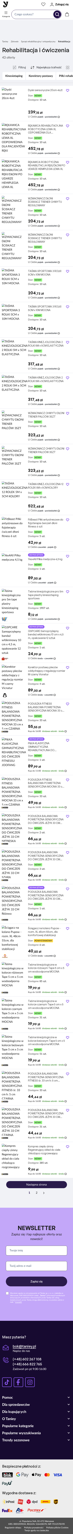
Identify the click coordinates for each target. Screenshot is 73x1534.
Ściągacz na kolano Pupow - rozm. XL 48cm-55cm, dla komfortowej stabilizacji (44, 932)
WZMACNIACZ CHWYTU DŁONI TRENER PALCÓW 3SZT (46, 415)
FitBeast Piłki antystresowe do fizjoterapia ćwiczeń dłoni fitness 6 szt (45, 523)
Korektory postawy (41, 76)
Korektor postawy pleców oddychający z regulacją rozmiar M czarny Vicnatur (46, 671)
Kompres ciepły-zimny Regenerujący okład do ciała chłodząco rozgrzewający (44, 1150)
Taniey (5, 41)
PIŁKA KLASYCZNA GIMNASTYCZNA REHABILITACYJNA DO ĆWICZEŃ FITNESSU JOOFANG (46, 747)
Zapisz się (36, 1281)
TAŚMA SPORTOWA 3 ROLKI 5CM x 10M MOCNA (44, 272)
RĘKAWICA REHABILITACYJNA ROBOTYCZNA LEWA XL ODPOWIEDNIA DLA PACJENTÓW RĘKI (45, 129)
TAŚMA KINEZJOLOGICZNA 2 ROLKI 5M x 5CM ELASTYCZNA (46, 343)
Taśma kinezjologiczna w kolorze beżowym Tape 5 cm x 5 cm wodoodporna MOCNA (46, 1041)
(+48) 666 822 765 (27, 1364)
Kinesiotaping (14, 76)
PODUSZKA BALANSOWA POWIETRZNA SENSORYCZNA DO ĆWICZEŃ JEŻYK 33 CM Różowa (46, 895)
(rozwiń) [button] (18, 1302)
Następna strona (36, 1184)
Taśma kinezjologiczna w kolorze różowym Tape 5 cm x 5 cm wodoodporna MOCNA (46, 968)
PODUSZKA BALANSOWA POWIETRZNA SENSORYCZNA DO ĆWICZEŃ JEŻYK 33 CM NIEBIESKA (46, 819)
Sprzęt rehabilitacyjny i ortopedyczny (38, 41)
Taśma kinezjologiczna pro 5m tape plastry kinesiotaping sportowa (45, 595)
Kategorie (6, 16)
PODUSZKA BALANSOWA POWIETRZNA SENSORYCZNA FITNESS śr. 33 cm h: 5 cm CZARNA (46, 1077)
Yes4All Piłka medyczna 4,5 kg (45, 559)
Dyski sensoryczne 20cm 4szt (45, 90)
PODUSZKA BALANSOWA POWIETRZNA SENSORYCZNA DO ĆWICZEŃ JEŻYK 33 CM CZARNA (46, 1113)
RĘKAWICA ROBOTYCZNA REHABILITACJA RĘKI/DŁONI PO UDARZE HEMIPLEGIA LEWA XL (46, 165)
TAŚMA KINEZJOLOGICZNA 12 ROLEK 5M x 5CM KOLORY (45, 486)
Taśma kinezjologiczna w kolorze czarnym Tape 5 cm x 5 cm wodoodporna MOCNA (45, 1004)
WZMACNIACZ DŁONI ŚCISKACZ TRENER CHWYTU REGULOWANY (45, 202)
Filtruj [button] (22, 67)
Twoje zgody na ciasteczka (36, 1530)
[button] (36, 1398)
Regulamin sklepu (13, 1528)
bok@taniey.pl (24, 1346)
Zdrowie (14, 41)
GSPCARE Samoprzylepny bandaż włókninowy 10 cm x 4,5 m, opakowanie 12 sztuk (46, 634)
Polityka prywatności (33, 1528)
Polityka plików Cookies (57, 1528)
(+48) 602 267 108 (27, 1359)
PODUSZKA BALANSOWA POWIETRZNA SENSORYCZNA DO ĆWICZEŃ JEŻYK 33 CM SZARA (46, 856)
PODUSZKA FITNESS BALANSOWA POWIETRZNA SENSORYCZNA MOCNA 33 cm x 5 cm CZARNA (46, 707)
